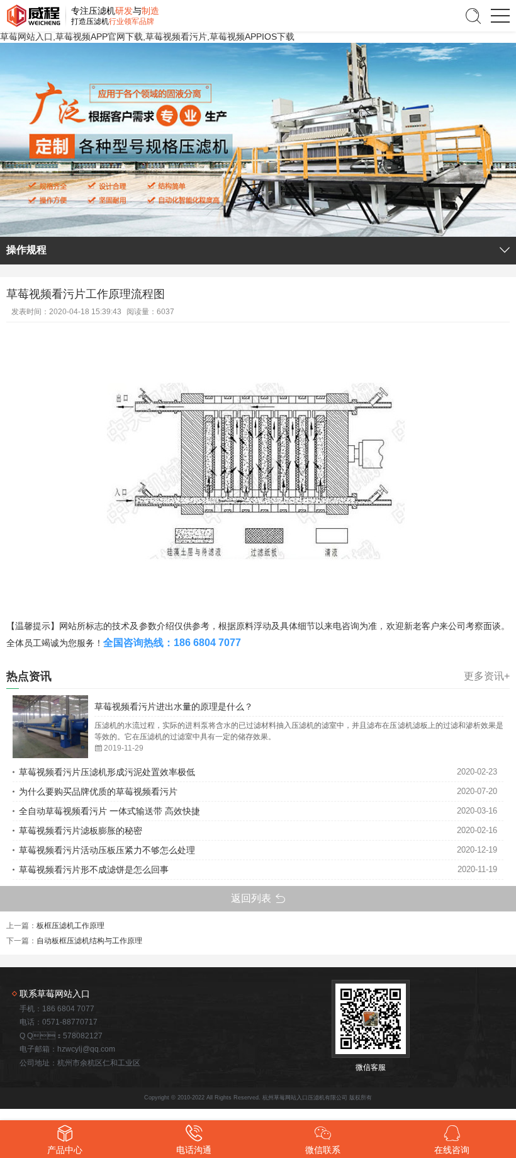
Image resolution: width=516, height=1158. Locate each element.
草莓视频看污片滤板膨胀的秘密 (80, 831)
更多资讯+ (487, 676)
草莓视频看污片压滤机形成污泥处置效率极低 (107, 772)
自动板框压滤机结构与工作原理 (89, 940)
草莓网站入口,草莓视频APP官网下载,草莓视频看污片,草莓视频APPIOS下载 (147, 36)
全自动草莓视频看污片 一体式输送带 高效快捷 (109, 811)
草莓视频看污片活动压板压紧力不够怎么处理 (107, 850)
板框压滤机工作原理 (70, 925)
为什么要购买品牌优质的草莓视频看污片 (98, 791)
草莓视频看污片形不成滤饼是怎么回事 (94, 870)
